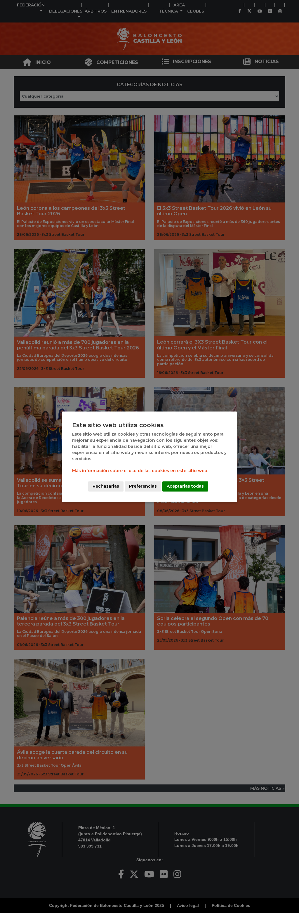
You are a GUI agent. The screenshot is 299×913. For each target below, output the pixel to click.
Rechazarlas (106, 486)
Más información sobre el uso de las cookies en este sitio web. (140, 470)
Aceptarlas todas (185, 486)
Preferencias (143, 486)
